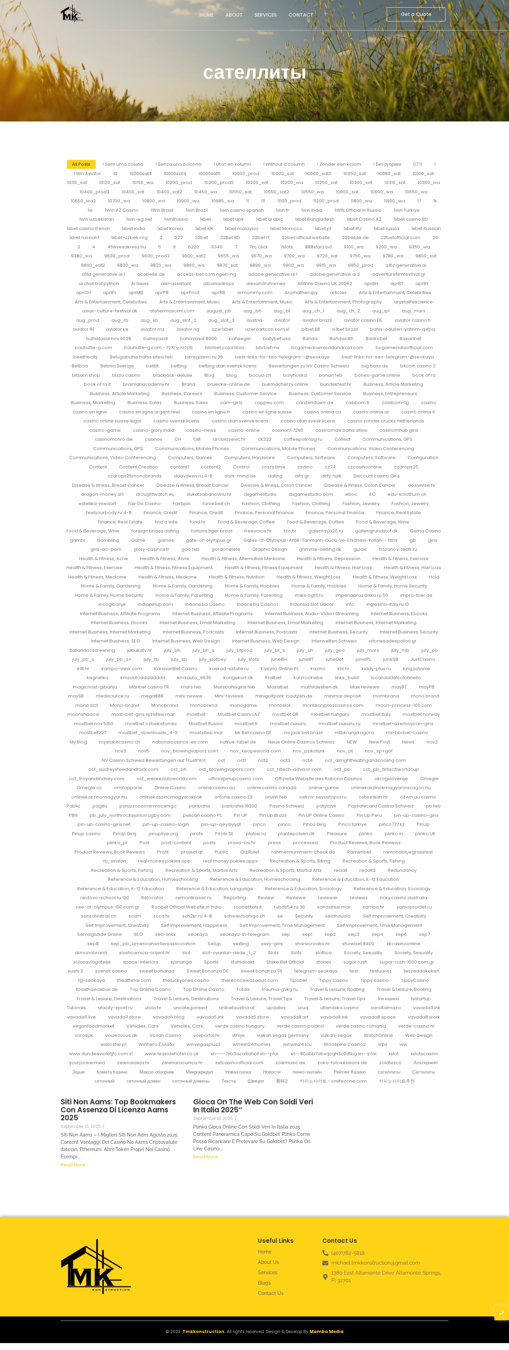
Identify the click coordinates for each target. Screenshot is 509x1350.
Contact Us (271, 1293)
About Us (268, 1262)
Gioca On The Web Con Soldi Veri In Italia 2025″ (253, 1106)
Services (265, 14)
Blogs (264, 1283)
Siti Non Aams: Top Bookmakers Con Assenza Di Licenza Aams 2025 (118, 1110)
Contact (300, 14)
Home (206, 14)
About (234, 14)
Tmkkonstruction (203, 1331)
